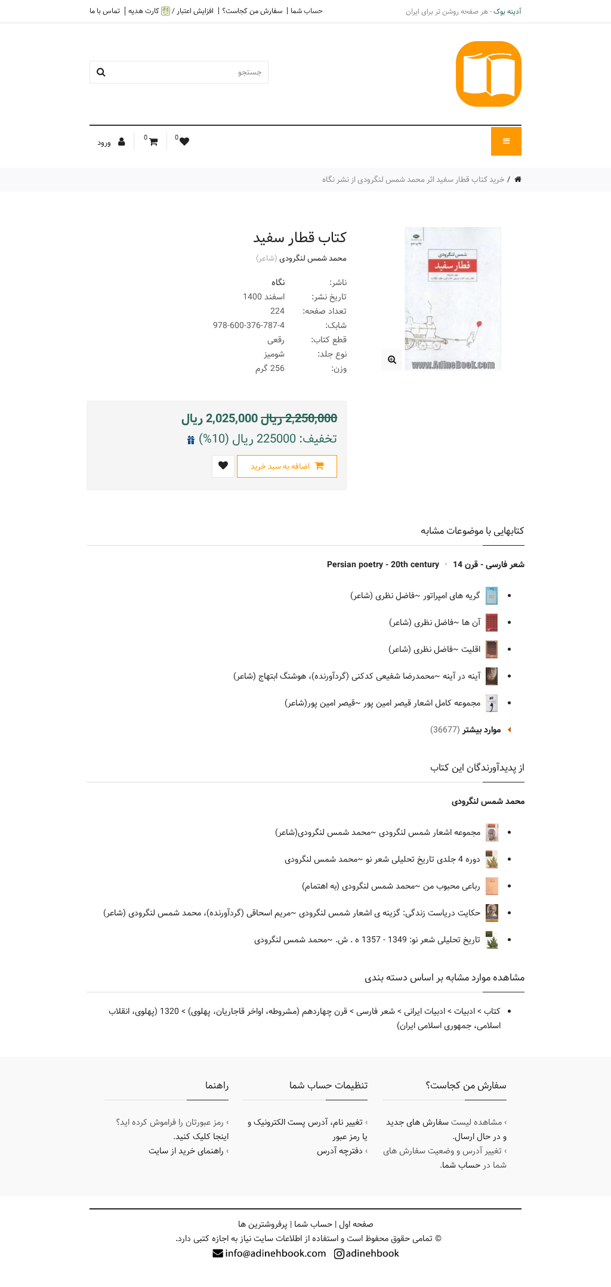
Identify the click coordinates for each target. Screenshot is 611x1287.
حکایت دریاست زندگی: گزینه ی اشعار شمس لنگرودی (391, 913)
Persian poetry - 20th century (383, 565)
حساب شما (307, 10)
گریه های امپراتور (453, 596)
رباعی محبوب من (453, 886)
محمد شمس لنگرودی (313, 258)
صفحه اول (356, 1224)
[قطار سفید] (391, 359)
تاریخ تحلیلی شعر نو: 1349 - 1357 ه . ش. (409, 940)
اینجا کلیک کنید (202, 1137)
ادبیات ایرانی (424, 1011)
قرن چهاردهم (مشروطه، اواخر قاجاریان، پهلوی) (267, 1011)
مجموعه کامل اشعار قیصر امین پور (423, 703)
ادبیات (464, 1011)
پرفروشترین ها (263, 1224)
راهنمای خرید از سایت (186, 1151)
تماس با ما (105, 10)
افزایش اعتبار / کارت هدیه (171, 11)
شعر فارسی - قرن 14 (488, 565)
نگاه (278, 283)
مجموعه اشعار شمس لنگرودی (431, 832)
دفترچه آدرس (340, 1151)
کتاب (492, 1011)
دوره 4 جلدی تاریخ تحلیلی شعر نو (424, 859)
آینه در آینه (463, 676)
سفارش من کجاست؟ (252, 10)
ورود (105, 142)
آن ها (472, 622)
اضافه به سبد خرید (281, 466)
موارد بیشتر (481, 730)
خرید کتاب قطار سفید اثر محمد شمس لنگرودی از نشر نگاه (413, 179)
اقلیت (472, 649)
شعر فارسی (375, 1011)
